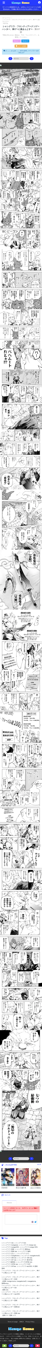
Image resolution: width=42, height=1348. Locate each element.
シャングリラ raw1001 (24, 1266)
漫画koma (5, 1283)
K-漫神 (35, 1266)
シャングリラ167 (24, 1264)
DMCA (21, 1321)
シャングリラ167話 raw (24, 1262)
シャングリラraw (20, 1243)
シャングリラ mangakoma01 (30, 1255)
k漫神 (4, 1281)
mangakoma (31, 1281)
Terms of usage (13, 1321)
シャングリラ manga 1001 (29, 1247)
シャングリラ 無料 (24, 1251)
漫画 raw (5, 1290)
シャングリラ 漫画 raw (9, 1251)
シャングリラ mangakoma (10, 1255)
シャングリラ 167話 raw (10, 1264)
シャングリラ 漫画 (8, 1249)
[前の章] (10, 58)
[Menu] (3, 2)
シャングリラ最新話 (8, 1262)
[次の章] (32, 58)
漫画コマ (5, 1315)
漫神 (3, 1268)
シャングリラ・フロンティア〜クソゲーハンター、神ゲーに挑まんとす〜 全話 (21, 1278)
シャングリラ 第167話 (24, 1260)
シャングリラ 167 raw (9, 1260)
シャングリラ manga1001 (10, 1247)
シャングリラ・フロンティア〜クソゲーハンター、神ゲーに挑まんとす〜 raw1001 (21, 1293)
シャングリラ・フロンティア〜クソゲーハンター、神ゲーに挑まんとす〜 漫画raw (21, 1306)
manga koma (11, 1281)
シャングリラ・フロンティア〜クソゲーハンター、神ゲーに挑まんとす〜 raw (21, 1286)
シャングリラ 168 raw (9, 1258)
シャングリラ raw (8, 1243)
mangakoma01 (22, 1281)
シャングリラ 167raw (9, 1266)
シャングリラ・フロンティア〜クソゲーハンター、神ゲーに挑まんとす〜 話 (21, 1272)
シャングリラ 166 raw (24, 1258)
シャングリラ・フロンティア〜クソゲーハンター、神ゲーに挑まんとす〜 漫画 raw (21, 1312)
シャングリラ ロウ (23, 1253)
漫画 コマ (12, 1315)
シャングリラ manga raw (27, 1245)
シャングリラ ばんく (9, 1253)
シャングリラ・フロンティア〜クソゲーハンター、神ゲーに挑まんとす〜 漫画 (21, 1299)
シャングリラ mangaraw (10, 1245)
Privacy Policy (29, 1321)
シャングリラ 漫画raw (22, 1249)
